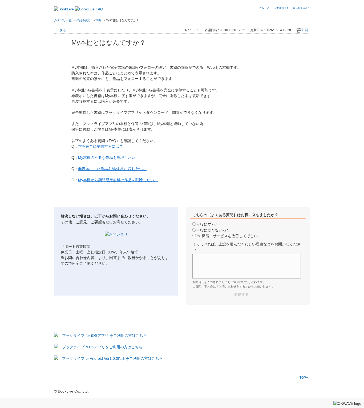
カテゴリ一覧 (63, 20)
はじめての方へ (301, 7)
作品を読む (83, 20)
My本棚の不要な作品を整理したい (106, 157)
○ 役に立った (208, 224)
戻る (62, 30)
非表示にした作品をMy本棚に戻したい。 (112, 169)
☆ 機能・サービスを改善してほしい (227, 236)
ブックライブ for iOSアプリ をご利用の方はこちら (104, 335)
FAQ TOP (265, 7)
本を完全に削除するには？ (100, 146)
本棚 (98, 20)
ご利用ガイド (281, 7)
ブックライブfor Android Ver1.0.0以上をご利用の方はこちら (112, 358)
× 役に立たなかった (213, 230)
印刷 (304, 30)
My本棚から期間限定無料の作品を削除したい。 (118, 180)
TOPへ (304, 377)
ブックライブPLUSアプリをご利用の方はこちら (102, 347)
